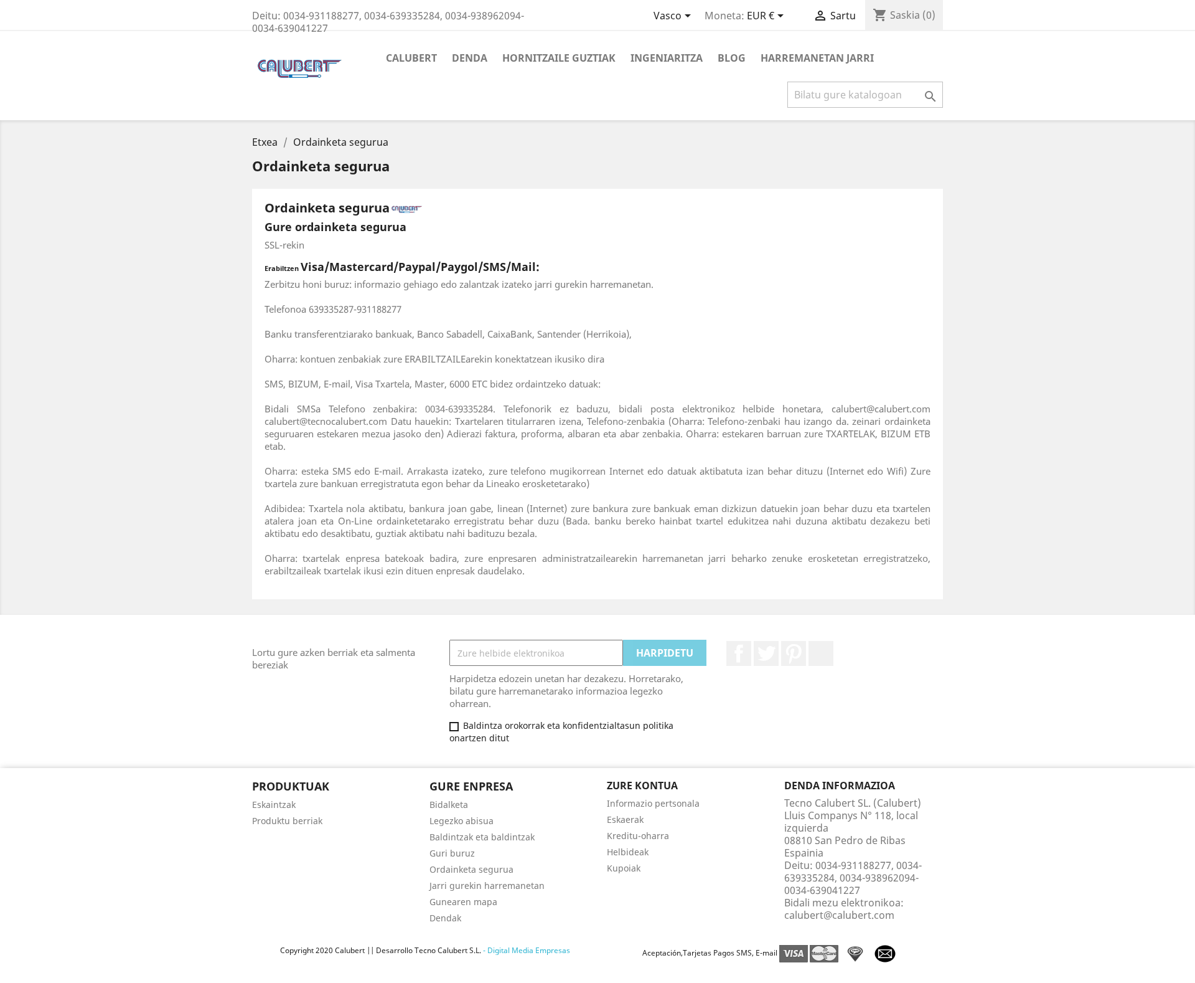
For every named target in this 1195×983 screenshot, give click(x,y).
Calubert (411, 58)
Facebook (738, 653)
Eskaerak (625, 819)
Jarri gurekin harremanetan (487, 885)
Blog (732, 58)
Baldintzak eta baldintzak (482, 837)
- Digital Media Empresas (525, 950)
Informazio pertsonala (653, 803)
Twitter (766, 653)
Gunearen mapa (463, 902)
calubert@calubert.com (839, 915)
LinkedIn (820, 653)
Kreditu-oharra (638, 836)
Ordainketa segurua (471, 869)
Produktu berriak (287, 821)
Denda (469, 58)
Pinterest (793, 653)
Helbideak (628, 852)
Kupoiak (623, 868)
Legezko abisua (461, 821)
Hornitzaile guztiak (559, 58)
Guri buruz (452, 853)
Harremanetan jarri (817, 58)
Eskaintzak (274, 804)
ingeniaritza (666, 58)
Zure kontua (642, 785)
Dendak (445, 918)
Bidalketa (448, 804)
